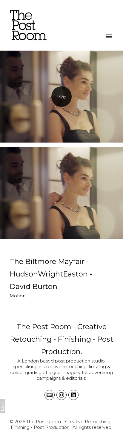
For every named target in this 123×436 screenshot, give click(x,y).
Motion (18, 296)
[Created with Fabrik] (2, 406)
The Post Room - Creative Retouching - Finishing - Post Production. (61, 339)
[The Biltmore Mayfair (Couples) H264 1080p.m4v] (61, 97)
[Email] (49, 395)
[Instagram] (61, 395)
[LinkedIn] (73, 395)
